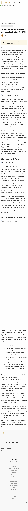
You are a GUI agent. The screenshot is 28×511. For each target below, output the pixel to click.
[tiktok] (19, 442)
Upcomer (14, 494)
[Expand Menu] (25, 2)
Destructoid (14, 479)
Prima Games (14, 470)
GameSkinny (14, 483)
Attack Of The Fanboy (14, 468)
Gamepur (14, 466)
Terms (8, 450)
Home (2, 23)
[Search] (19, 2)
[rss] (2, 442)
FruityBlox (14, 496)
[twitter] (9, 442)
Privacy (2, 450)
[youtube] (16, 442)
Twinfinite (14, 464)
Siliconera (14, 472)
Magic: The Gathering (10, 23)
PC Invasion (14, 487)
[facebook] (13, 442)
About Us (3, 448)
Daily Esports (22, 424)
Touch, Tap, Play (14, 491)
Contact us (9, 448)
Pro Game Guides (14, 461)
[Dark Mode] (22, 2)
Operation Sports (14, 485)
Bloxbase (14, 498)
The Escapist (14, 474)
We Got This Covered (14, 476)
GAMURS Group (24, 502)
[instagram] (6, 442)
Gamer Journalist (14, 481)
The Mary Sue (14, 489)
